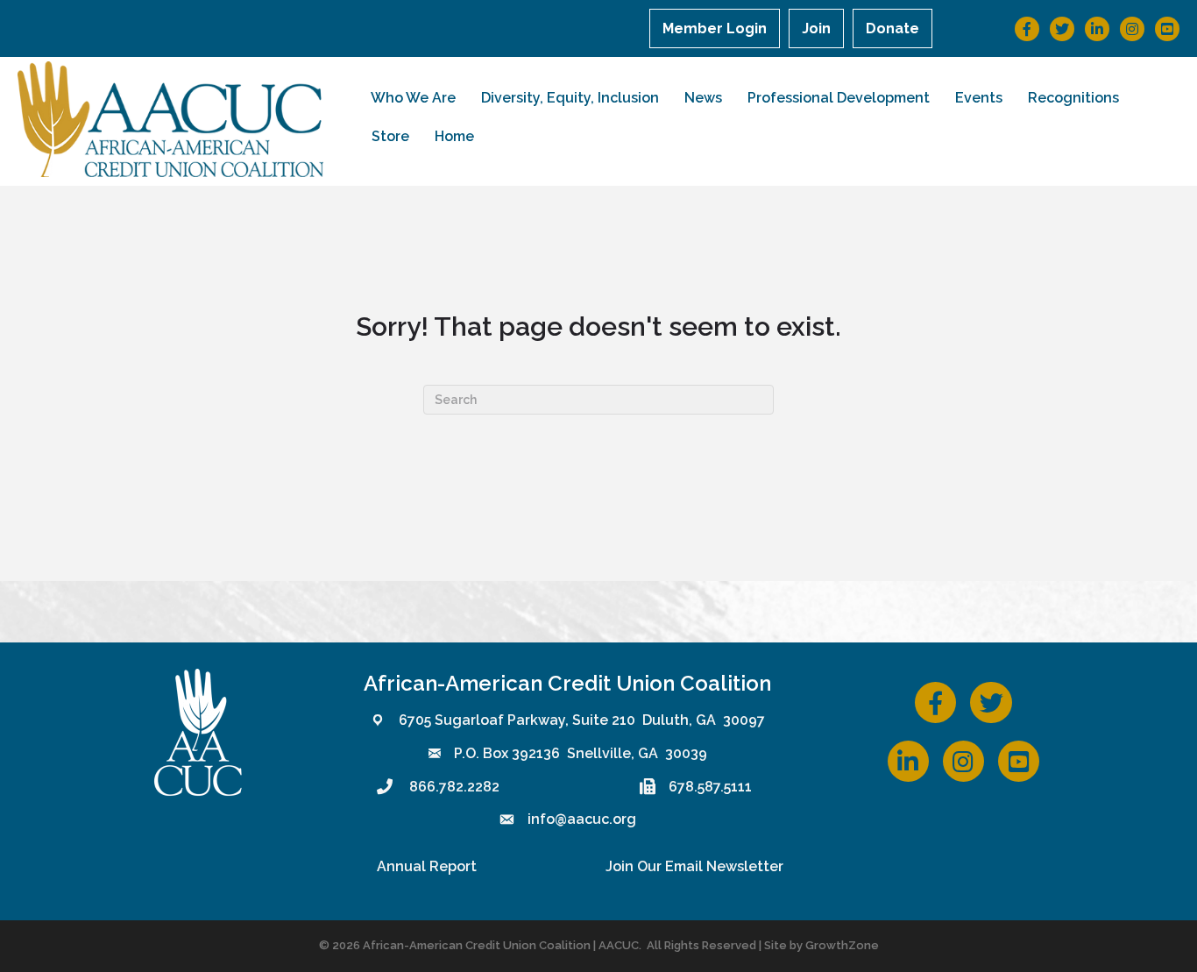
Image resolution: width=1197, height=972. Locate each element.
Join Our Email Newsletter (694, 866)
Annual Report (427, 866)
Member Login (714, 28)
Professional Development (838, 97)
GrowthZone (842, 945)
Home (454, 136)
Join (816, 28)
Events (978, 97)
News (703, 97)
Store (390, 136)
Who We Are (413, 97)
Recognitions (1073, 97)
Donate (892, 28)
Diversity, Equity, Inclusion (570, 97)
